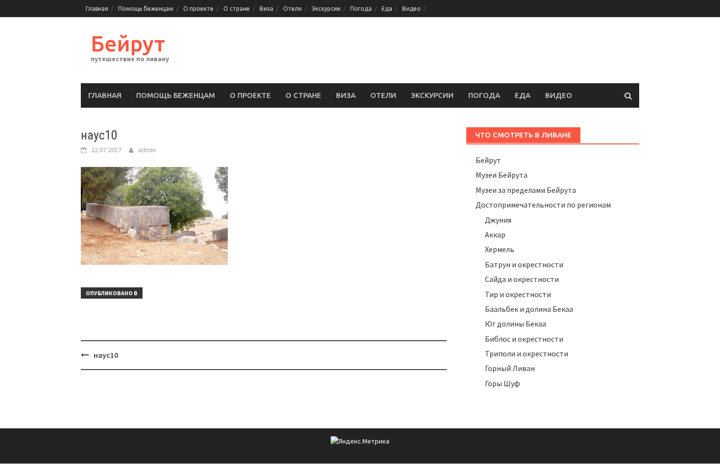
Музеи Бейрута (502, 175)
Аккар (495, 234)
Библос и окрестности (524, 339)
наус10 (106, 355)
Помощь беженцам (145, 8)
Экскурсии (326, 8)
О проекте (198, 8)
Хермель (499, 249)
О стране (236, 8)
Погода (361, 8)
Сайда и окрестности (522, 279)
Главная (97, 8)
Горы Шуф (502, 383)
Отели (292, 8)
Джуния (498, 220)
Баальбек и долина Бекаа (529, 309)
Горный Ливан (510, 368)
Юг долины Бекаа (515, 323)
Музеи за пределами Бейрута (526, 190)
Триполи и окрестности (526, 353)
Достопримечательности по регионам (543, 205)
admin (147, 149)
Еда (387, 8)
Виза (266, 8)
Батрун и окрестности (524, 264)
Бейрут (128, 43)
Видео (411, 8)
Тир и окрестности (518, 294)
